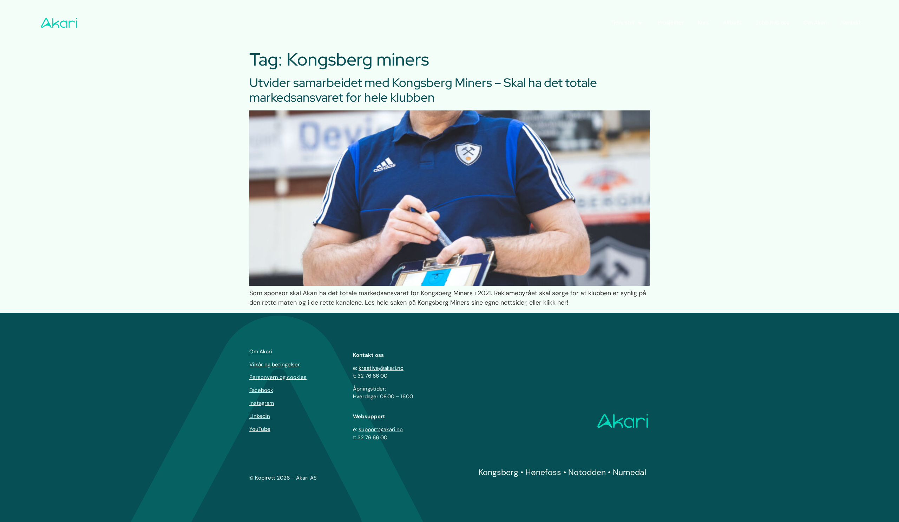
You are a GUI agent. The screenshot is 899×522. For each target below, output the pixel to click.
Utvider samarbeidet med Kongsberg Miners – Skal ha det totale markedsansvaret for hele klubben (423, 90)
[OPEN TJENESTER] (640, 23)
